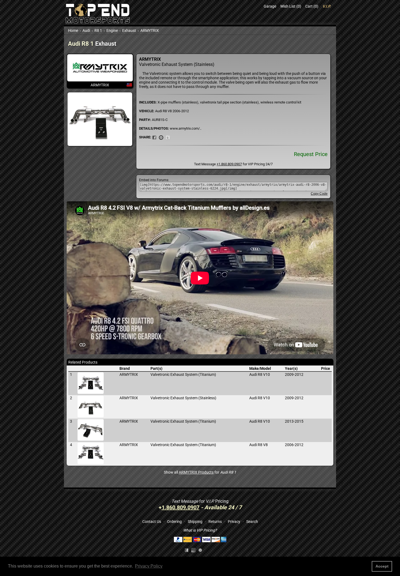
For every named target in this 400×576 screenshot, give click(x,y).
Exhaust (129, 30)
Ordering (174, 521)
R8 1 (98, 30)
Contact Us (151, 521)
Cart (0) (311, 6)
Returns (215, 521)
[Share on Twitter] (168, 137)
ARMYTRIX (149, 30)
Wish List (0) (290, 6)
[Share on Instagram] (194, 549)
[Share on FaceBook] (154, 137)
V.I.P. (326, 6)
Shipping (195, 521)
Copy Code (319, 194)
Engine (112, 30)
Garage (270, 6)
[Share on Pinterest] (161, 137)
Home (73, 30)
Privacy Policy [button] (148, 566)
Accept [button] (382, 566)
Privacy (234, 521)
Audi (86, 30)
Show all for (200, 472)
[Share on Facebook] (186, 549)
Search (252, 521)
